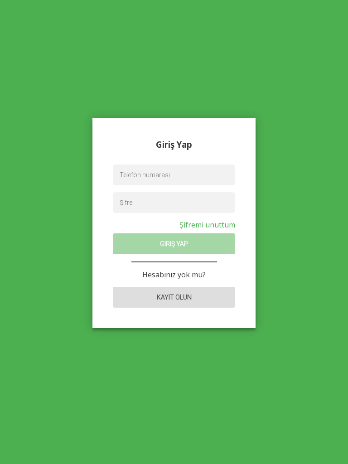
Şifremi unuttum (207, 225)
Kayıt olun (174, 297)
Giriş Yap (174, 243)
